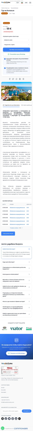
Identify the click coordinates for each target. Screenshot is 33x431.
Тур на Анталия (14, 8)
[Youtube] (16, 418)
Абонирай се (26, 411)
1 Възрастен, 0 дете (9, 44)
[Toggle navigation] (30, 2)
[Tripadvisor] (19, 418)
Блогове (3, 390)
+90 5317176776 (5, 400)
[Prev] (3, 91)
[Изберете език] (22, 2)
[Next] (29, 91)
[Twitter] (9, 418)
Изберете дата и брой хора (10, 36)
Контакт (3, 392)
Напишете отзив (8, 233)
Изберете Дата (8, 40)
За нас (2, 387)
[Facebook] (6, 418)
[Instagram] (2, 418)
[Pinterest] (12, 418)
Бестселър (4, 13)
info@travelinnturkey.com (7, 402)
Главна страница (5, 8)
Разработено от (9, 428)
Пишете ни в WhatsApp (17, 353)
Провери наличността (16, 49)
